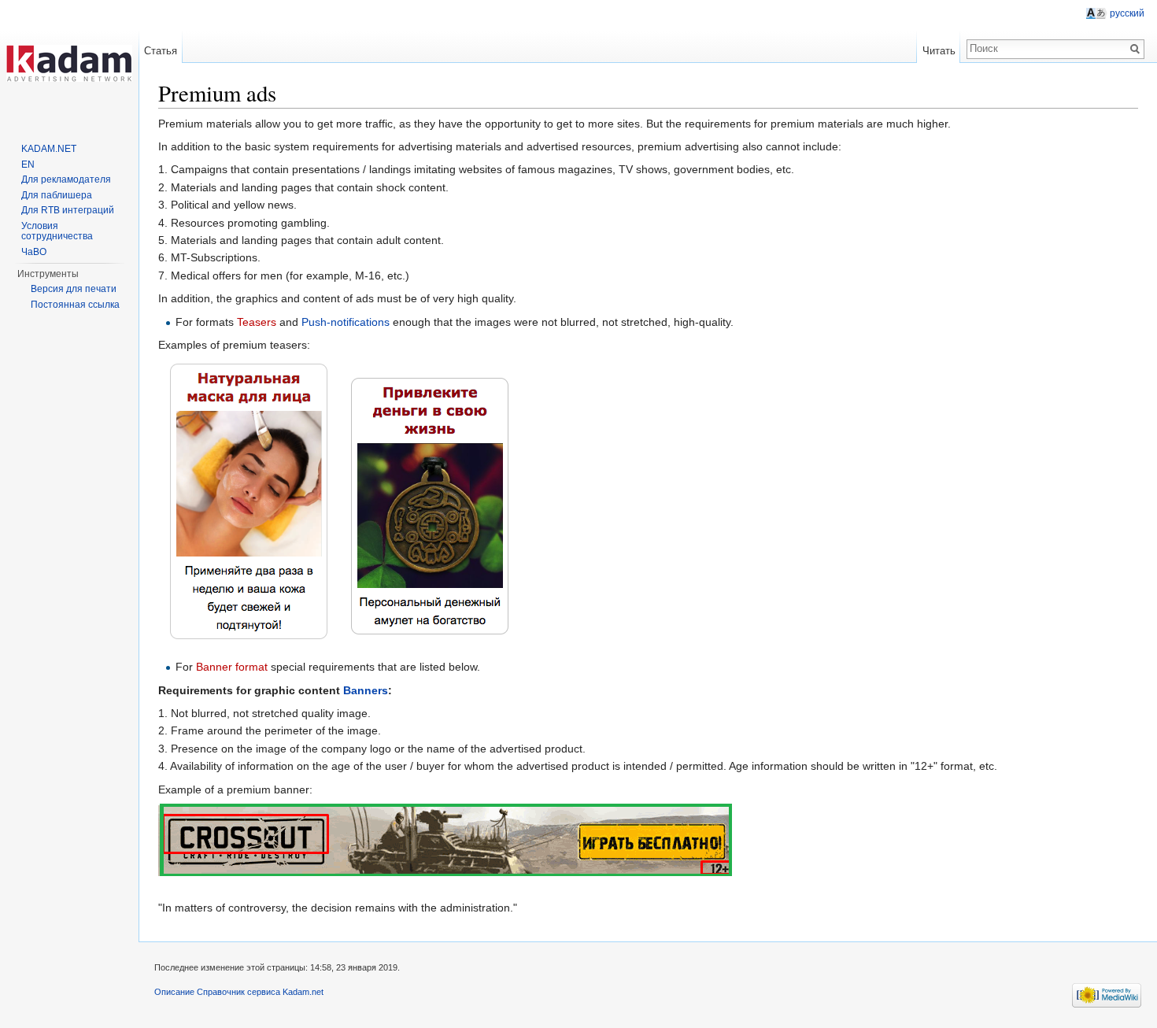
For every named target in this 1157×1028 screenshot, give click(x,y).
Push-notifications (345, 322)
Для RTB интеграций (67, 210)
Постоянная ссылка (75, 304)
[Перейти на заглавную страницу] (69, 63)
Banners (365, 690)
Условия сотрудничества (57, 231)
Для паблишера (56, 195)
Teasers (256, 322)
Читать (939, 51)
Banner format (232, 666)
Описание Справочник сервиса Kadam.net (238, 992)
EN (28, 164)
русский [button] (1127, 13)
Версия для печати (73, 288)
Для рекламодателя (66, 179)
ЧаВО (33, 251)
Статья (160, 51)
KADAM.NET (48, 148)
